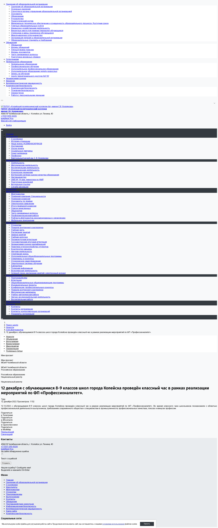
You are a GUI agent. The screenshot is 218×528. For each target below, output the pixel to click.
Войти (9, 125)
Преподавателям (14, 494)
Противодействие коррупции (20, 504)
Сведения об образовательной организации (27, 482)
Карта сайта (11, 511)
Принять (147, 524)
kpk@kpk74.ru (7, 118)
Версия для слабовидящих (13, 121)
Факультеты (11, 487)
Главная (9, 480)
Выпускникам (12, 497)
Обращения (11, 501)
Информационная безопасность (21, 506)
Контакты (10, 499)
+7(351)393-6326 (9, 116)
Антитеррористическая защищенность (24, 509)
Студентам (11, 492)
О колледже (12, 485)
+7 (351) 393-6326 (9, 446)
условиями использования (113, 524)
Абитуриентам (12, 489)
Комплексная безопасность (19, 513)
